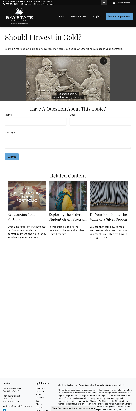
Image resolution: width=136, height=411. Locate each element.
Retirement (41, 388)
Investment (41, 391)
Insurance (40, 397)
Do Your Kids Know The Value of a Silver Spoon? (109, 217)
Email (72, 114)
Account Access (123, 2)
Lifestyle (39, 407)
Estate (38, 394)
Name (8, 114)
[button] (61, 16)
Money (39, 404)
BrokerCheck (118, 385)
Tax (37, 401)
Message (10, 132)
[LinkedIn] (104, 2)
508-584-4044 (12, 4)
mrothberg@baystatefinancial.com (39, 4)
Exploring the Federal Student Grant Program (67, 217)
